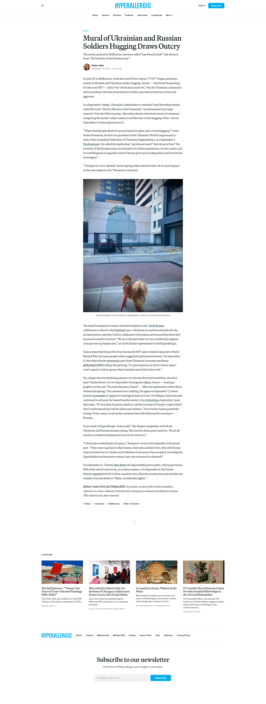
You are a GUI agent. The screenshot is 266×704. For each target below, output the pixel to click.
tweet (106, 104)
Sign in (202, 5)
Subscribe (216, 5)
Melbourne (114, 503)
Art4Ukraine (156, 325)
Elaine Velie (98, 65)
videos (146, 382)
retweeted (113, 360)
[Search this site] (42, 5)
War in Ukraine (131, 503)
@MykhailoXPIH (93, 365)
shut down (120, 465)
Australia (99, 503)
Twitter (159, 395)
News (86, 31)
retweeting (151, 400)
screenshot (99, 395)
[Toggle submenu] (172, 15)
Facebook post (91, 144)
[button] (168, 15)
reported (98, 473)
